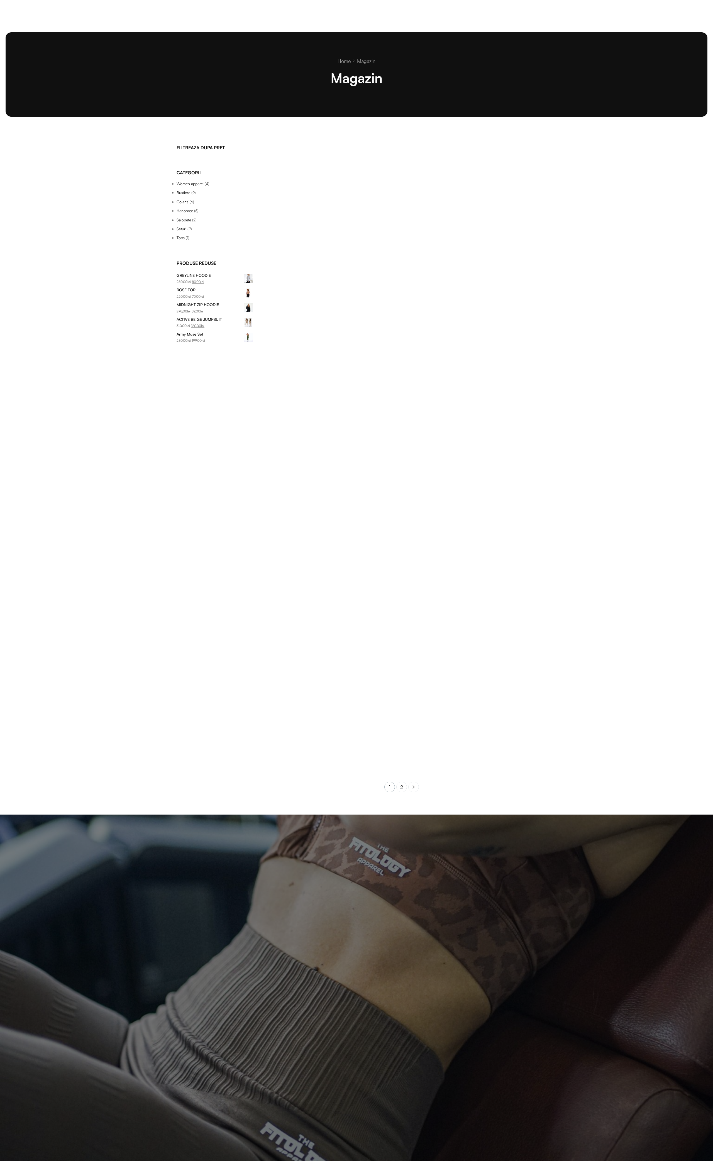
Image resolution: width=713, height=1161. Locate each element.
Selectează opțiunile (297, 298)
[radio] (270, 324)
